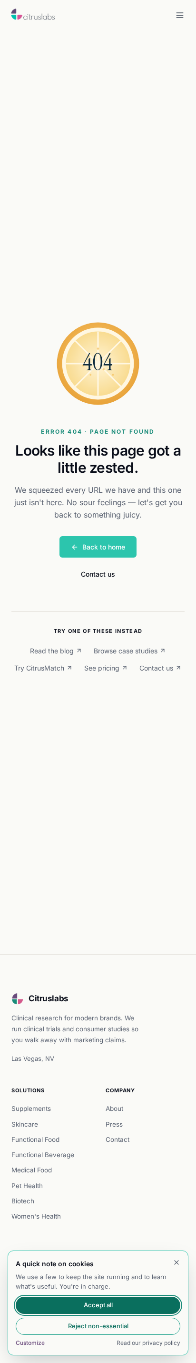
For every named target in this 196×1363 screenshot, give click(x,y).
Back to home (103, 547)
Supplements (31, 1108)
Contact (117, 1139)
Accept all (98, 1305)
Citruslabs (49, 998)
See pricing (101, 668)
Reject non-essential (98, 1326)
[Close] (176, 1262)
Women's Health (36, 1216)
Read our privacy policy (148, 1342)
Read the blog (52, 651)
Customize (30, 1342)
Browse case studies (125, 651)
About (114, 1108)
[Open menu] (179, 15)
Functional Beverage (42, 1155)
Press (114, 1124)
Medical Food (31, 1170)
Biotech (22, 1201)
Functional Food (35, 1139)
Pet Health (27, 1186)
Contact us (98, 574)
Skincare (24, 1124)
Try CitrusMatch (39, 668)
